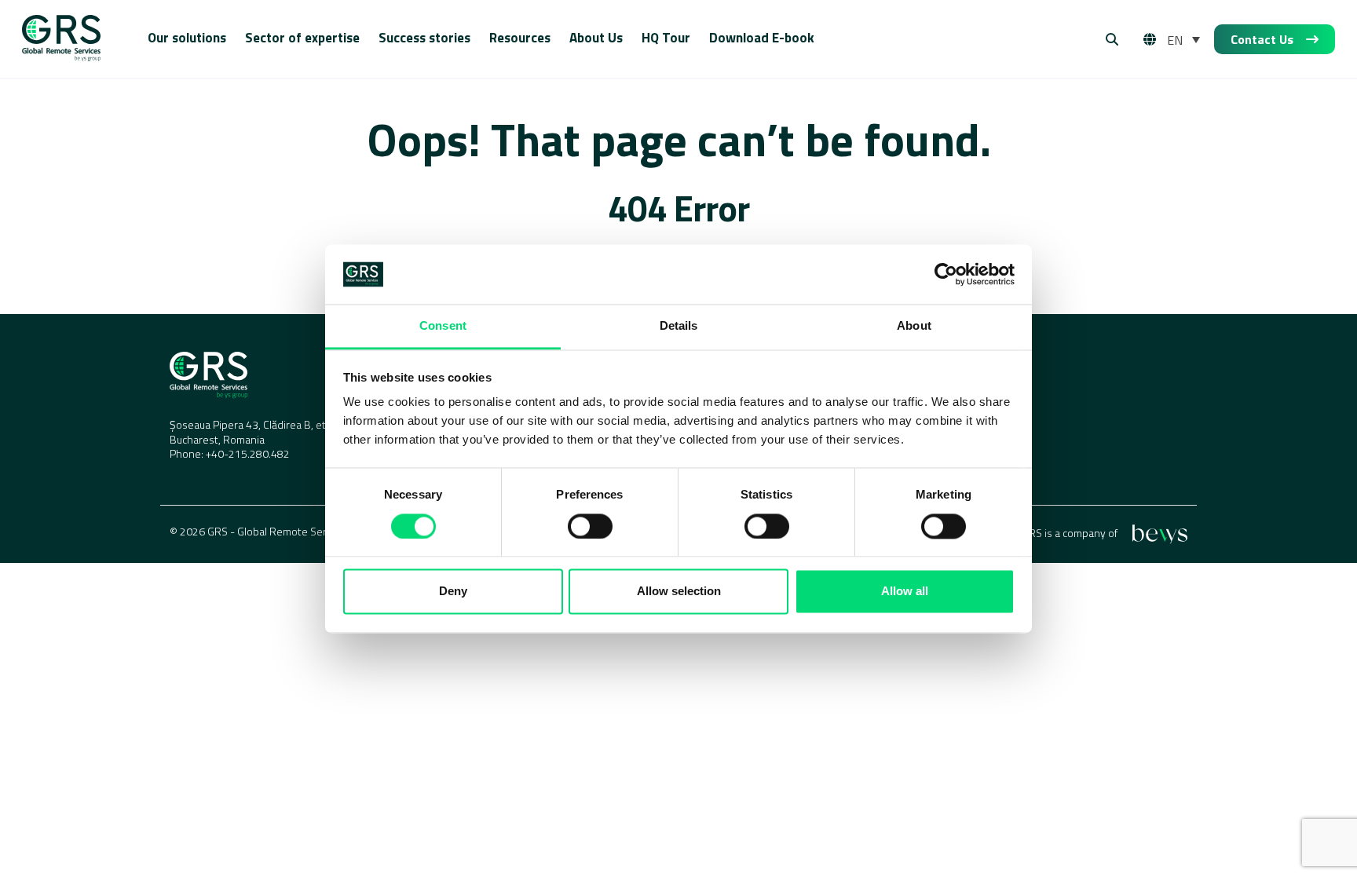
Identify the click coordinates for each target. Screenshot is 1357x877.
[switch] (590, 526)
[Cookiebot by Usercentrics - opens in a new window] (946, 274)
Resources (519, 37)
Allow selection (679, 591)
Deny (453, 591)
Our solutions (187, 37)
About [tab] (914, 326)
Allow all (904, 591)
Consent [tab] (442, 326)
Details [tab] (679, 326)
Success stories (424, 37)
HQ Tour (666, 37)
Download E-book (761, 37)
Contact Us (1262, 39)
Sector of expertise (302, 37)
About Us (596, 37)
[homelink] (61, 39)
